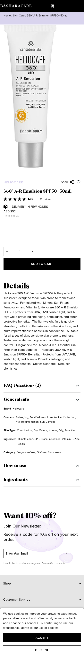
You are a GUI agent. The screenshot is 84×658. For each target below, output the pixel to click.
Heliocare (13, 182)
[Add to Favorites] (78, 182)
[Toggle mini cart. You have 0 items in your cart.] (52, 6)
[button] (42, 199)
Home (7, 16)
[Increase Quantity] (32, 251)
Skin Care (19, 16)
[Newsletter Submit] (63, 553)
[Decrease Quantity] (7, 251)
